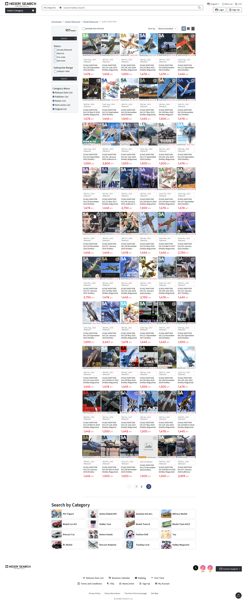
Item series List (62, 104)
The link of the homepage (135, 593)
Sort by (151, 28)
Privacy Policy (94, 593)
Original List (61, 108)
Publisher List (61, 96)
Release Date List (64, 92)
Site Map (154, 593)
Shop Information (112, 593)
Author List (60, 100)
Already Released (64, 50)
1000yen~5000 (63, 71)
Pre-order (61, 57)
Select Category (15, 10)
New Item (61, 60)
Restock (60, 53)
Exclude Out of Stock (95, 28)
